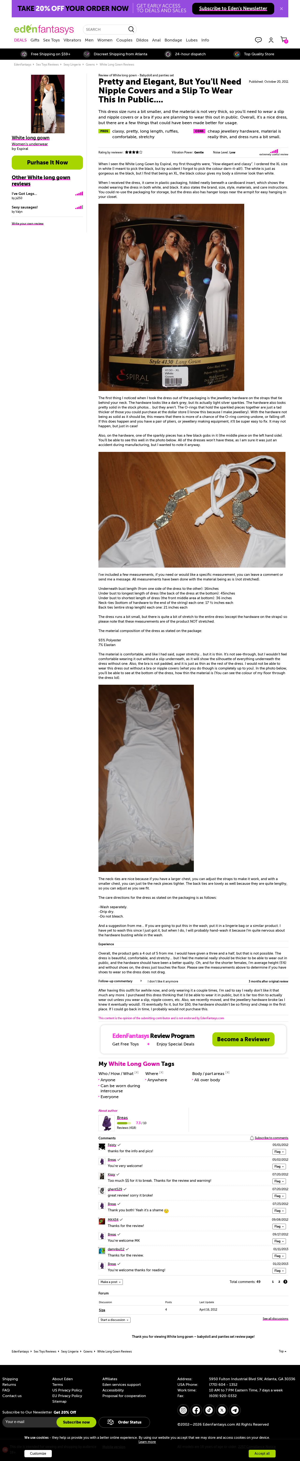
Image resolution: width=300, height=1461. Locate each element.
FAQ (6, 1390)
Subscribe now (76, 1422)
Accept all (262, 1453)
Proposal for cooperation (124, 1396)
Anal (156, 40)
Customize (38, 1453)
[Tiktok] (209, 1410)
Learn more (147, 1442)
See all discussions (275, 1318)
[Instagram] (183, 1410)
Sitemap (59, 1401)
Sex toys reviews (47, 64)
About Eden (62, 1379)
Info (205, 40)
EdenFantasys (22, 64)
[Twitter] (222, 1410)
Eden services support (121, 1385)
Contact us (12, 1396)
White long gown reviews (117, 64)
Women (104, 40)
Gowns (90, 64)
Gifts (34, 40)
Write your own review (28, 223)
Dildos (142, 40)
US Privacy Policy (67, 1390)
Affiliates (109, 1379)
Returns (9, 1385)
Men (89, 40)
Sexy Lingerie (72, 64)
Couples (124, 40)
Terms (57, 1385)
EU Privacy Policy (67, 1396)
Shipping (10, 1379)
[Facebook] (196, 1410)
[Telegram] (235, 1410)
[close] (281, 8)
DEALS (20, 40)
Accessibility (113, 1390)
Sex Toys (51, 40)
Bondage (173, 40)
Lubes (192, 40)
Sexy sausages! (25, 207)
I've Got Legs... (24, 194)
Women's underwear (30, 144)
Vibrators (72, 40)
